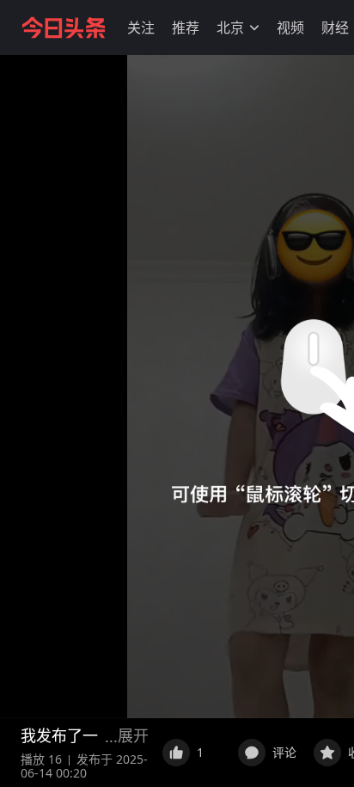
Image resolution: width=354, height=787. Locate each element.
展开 (133, 735)
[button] (141, 27)
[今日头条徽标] (64, 27)
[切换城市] (254, 27)
